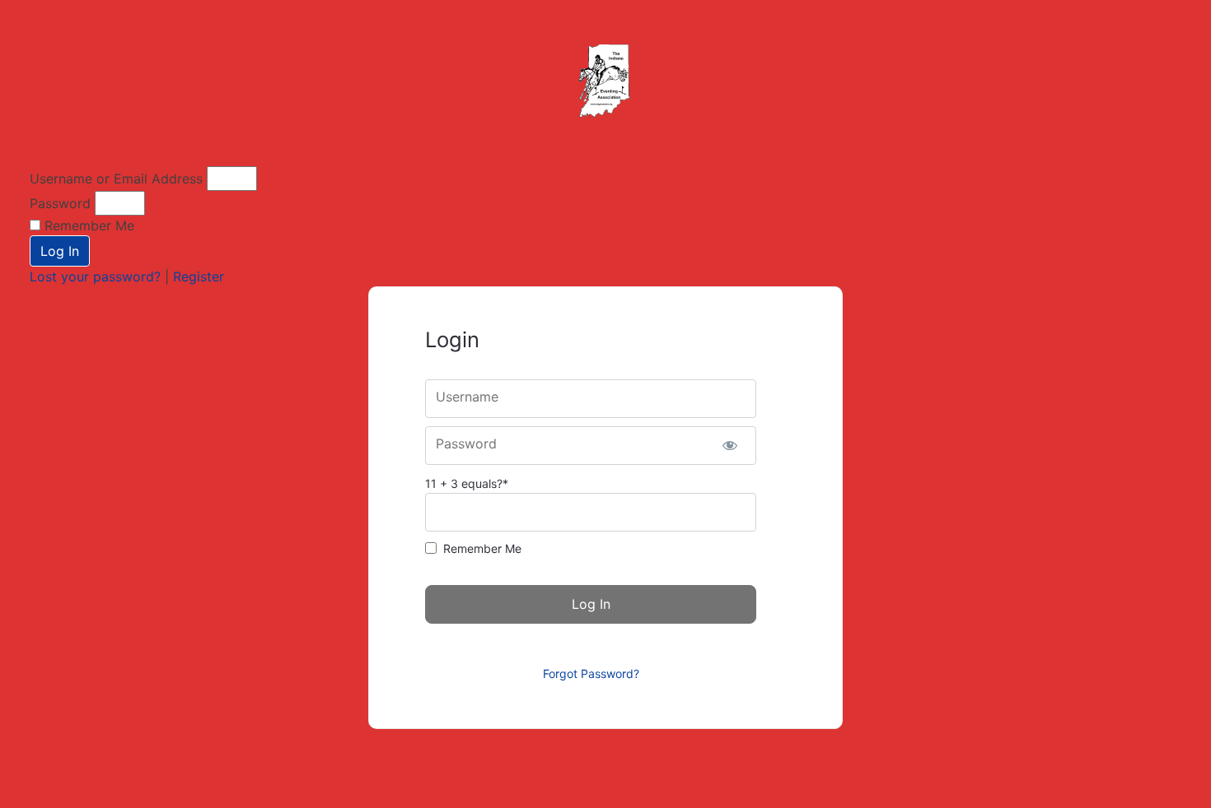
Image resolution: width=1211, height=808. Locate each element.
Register (198, 276)
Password (60, 203)
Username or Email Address (116, 178)
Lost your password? (97, 276)
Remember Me (87, 225)
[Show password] (729, 445)
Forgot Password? (591, 673)
